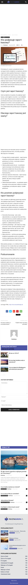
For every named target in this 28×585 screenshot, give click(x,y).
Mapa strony (14, 580)
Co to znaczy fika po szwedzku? (10, 493)
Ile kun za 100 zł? (14, 353)
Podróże (11, 539)
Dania (2, 37)
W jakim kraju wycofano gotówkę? (21, 323)
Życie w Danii (7, 37)
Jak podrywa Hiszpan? (7, 500)
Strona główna (4, 35)
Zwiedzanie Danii (13, 548)
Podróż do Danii (4, 495)
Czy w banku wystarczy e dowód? (10, 487)
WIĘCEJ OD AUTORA (8, 349)
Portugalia (4, 560)
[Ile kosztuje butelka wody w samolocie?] (4, 362)
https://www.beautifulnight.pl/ (16, 304)
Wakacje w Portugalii (7, 565)
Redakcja (5, 45)
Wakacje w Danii (5, 569)
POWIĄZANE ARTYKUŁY (9, 346)
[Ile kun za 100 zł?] (4, 355)
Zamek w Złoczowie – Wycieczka (17, 531)
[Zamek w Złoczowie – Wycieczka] (4, 533)
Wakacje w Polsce (13, 538)
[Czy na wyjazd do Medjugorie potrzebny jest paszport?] (4, 369)
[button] (26, 2)
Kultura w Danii (4, 509)
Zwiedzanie (12, 532)
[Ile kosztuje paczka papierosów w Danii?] (4, 547)
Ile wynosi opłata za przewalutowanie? (6, 323)
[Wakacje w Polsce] (4, 540)
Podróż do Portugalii (5, 502)
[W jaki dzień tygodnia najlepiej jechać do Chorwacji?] (14, 460)
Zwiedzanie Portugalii (7, 563)
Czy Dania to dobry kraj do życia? (10, 507)
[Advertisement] (14, 19)
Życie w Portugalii (6, 558)
